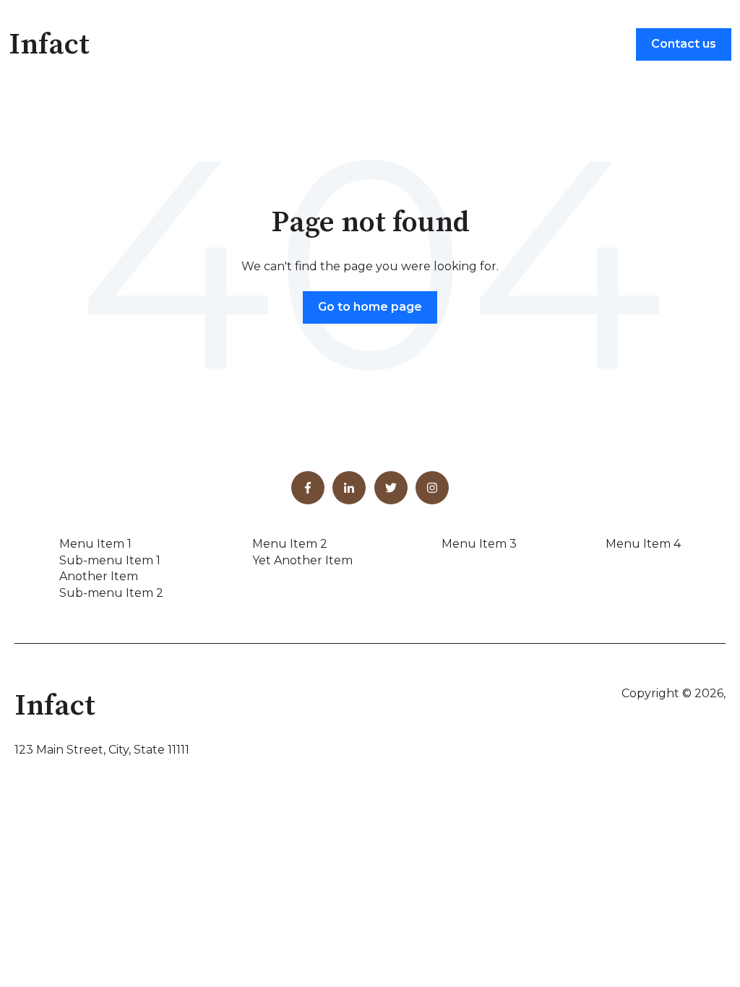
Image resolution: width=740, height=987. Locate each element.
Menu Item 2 (289, 544)
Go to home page (370, 307)
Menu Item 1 (95, 544)
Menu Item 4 (643, 544)
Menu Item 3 (479, 544)
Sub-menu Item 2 (111, 593)
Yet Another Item (302, 560)
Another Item (98, 576)
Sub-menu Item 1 (109, 560)
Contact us (683, 44)
